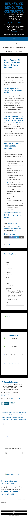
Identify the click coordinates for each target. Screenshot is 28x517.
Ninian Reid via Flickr (12, 223)
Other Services (14, 415)
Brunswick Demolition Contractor (14, 7)
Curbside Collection (13, 419)
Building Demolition (13, 412)
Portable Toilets (22, 419)
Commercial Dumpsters (17, 417)
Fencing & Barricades (7, 421)
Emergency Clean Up (11, 414)
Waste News (12, 244)
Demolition (5, 412)
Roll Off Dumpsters (8, 215)
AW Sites (14, 230)
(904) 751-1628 (14, 22)
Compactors (5, 419)
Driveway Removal (21, 414)
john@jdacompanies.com (7, 395)
